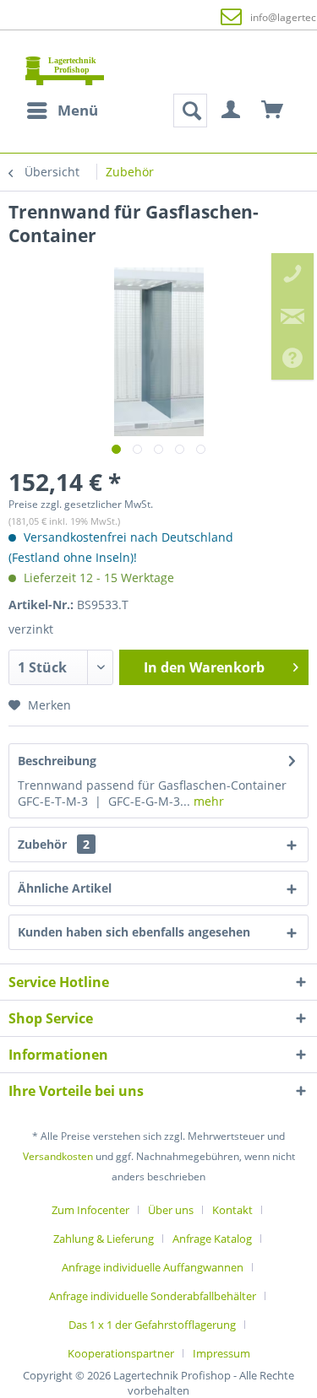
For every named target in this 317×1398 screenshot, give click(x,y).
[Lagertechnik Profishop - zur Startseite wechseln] (64, 70)
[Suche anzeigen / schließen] (190, 110)
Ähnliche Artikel (65, 888)
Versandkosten (58, 1156)
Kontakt (232, 1209)
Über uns (171, 1209)
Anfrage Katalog (212, 1238)
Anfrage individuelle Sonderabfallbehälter (152, 1296)
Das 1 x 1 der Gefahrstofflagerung (152, 1324)
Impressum (221, 1353)
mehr (207, 801)
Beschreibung (57, 761)
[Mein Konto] (232, 110)
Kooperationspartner (121, 1353)
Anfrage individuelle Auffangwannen (152, 1267)
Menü (77, 110)
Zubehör (54, 844)
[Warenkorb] (273, 110)
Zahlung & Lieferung (103, 1238)
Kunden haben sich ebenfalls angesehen (134, 932)
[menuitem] (62, 110)
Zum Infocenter (90, 1209)
